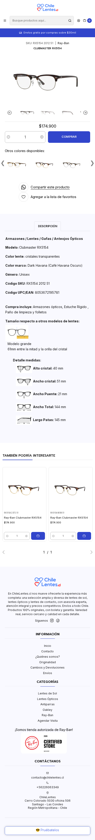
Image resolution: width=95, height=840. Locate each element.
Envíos (47, 673)
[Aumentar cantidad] (42, 137)
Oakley (47, 710)
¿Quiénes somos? (47, 656)
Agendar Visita (48, 720)
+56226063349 (47, 787)
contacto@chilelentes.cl (47, 777)
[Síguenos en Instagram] (52, 621)
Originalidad (47, 662)
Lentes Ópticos (47, 699)
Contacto (47, 651)
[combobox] (42, 20)
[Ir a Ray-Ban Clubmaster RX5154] (24, 489)
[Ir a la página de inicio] (47, 7)
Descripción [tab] (47, 226)
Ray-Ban (47, 715)
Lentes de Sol (47, 693)
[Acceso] (78, 20)
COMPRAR (69, 136)
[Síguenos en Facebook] (58, 621)
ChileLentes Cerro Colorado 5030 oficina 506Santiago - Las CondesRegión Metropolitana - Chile (48, 802)
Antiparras (47, 704)
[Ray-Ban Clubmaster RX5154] (17, 164)
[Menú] (5, 20)
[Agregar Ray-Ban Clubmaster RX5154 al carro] (38, 536)
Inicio (47, 646)
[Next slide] (84, 112)
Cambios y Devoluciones (47, 667)
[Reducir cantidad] (8, 137)
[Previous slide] (10, 112)
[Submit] (70, 20)
